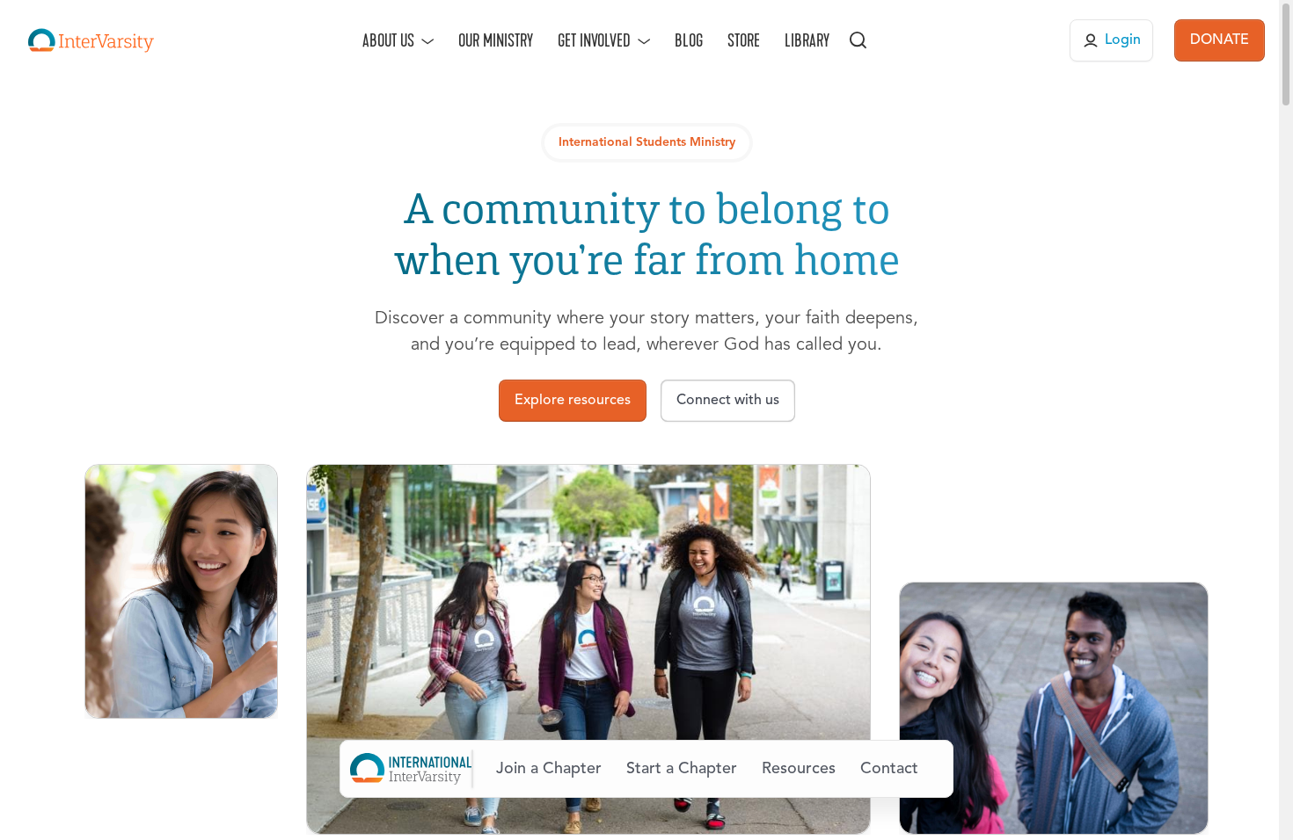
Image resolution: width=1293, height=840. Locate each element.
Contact (889, 769)
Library (807, 40)
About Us (388, 40)
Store (743, 40)
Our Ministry (495, 40)
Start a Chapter (681, 769)
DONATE (1219, 40)
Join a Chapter (549, 769)
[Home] (91, 40)
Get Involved (594, 40)
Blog (689, 40)
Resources (799, 769)
